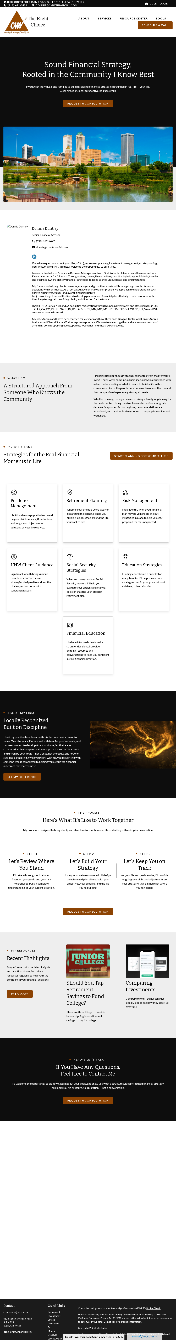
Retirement (54, 1312)
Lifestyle (52, 1334)
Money (51, 1330)
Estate (51, 1319)
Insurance (53, 1323)
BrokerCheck (153, 1308)
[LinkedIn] (34, 257)
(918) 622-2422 (17, 5)
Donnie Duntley (45, 228)
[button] (84, 18)
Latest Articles (56, 1338)
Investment (54, 1315)
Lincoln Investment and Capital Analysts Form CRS (94, 1336)
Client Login (159, 3)
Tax (50, 1327)
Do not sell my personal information (122, 1321)
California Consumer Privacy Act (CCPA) (99, 1318)
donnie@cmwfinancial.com (56, 5)
